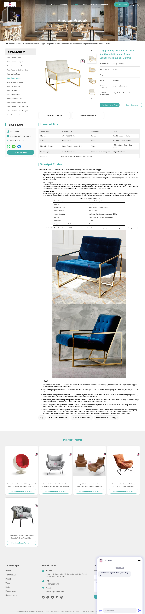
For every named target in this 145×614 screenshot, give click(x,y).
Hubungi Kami (105, 4)
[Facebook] (47, 598)
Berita (7, 587)
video (85, 4)
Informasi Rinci (54, 115)
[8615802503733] (57, 598)
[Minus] (139, 560)
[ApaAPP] (9, 146)
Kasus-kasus (10, 591)
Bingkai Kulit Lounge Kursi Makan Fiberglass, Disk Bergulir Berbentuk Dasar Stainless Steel (89, 485)
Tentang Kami (64, 4)
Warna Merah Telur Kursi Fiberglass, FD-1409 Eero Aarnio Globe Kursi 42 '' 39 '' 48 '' (21, 485)
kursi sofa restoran (58, 417)
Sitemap (32, 611)
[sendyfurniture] (61, 598)
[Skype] (19, 146)
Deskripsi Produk (88, 115)
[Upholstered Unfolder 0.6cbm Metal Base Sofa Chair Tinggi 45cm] (21, 516)
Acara (93, 5)
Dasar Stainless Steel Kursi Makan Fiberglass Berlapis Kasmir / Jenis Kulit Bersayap (55, 485)
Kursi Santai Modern (30, 44)
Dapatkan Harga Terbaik (110, 105)
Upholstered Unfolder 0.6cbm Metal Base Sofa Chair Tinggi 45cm (21, 537)
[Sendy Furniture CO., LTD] (10, 4)
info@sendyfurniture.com (20, 136)
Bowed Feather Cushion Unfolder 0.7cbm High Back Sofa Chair (123, 485)
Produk (76, 5)
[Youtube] (52, 598)
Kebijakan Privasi (21, 611)
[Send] (139, 610)
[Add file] (100, 610)
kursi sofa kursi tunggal (106, 417)
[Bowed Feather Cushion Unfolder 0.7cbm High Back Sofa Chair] (123, 464)
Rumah (54, 4)
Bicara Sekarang (21, 152)
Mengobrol (123, 4)
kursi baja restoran (81, 417)
